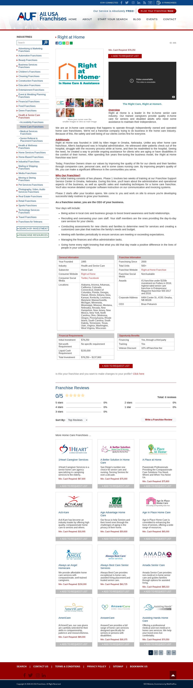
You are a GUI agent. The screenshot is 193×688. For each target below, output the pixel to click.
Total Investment (67, 357)
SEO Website (149, 684)
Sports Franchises (28, 205)
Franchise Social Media (127, 275)
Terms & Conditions (67, 666)
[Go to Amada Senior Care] (158, 554)
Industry (63, 266)
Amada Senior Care (153, 565)
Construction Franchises (31, 81)
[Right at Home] (79, 96)
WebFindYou (171, 684)
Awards (122, 280)
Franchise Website (128, 270)
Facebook (94, 278)
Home (73, 19)
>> (174, 652)
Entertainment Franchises (31, 90)
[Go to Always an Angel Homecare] (74, 554)
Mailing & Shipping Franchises (28, 167)
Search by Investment (33, 228)
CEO (121, 304)
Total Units (124, 266)
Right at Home (88, 274)
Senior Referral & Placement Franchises (31, 139)
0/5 (59, 396)
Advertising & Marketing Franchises (30, 49)
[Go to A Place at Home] (158, 449)
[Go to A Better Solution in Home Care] (116, 449)
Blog (137, 19)
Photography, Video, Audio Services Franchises (32, 190)
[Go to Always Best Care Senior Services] (116, 554)
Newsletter (150, 3)
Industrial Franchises (29, 161)
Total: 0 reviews (166, 397)
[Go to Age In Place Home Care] (158, 502)
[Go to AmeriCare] (74, 607)
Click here (138, 373)
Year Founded (66, 261)
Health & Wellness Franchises (28, 146)
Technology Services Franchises (29, 211)
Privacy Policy (96, 666)
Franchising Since (128, 261)
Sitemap (118, 666)
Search (22, 666)
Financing (124, 340)
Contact (169, 19)
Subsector (64, 270)
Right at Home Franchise (153, 270)
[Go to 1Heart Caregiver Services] (74, 449)
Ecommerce (159, 684)
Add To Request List (126, 56)
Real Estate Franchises (30, 196)
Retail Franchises (27, 201)
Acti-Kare (63, 512)
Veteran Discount (127, 348)
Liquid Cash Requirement (65, 351)
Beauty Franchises (28, 60)
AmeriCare (64, 617)
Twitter (84, 278)
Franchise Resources (33, 235)
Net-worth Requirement (65, 345)
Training (123, 344)
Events (152, 19)
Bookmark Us (139, 666)
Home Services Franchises (32, 152)
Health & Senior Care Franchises (29, 116)
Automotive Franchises (30, 55)
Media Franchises (27, 173)
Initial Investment (67, 340)
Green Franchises (27, 110)
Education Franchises (29, 85)
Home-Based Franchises (31, 157)
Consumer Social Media (67, 279)
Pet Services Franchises (31, 185)
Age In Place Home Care (156, 512)
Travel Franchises (27, 217)
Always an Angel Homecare (67, 567)
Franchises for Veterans (30, 222)
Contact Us (40, 666)
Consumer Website (68, 274)
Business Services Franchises (28, 65)
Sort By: (61, 420)
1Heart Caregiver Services (73, 459)
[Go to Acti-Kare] (74, 502)
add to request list (74, 486)
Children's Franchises (29, 72)
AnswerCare (107, 617)
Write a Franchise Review (158, 419)
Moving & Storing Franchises (27, 179)
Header (173, 675)
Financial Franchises (29, 101)
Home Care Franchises (32, 127)
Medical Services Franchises (28, 132)
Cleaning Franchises (29, 76)
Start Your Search (113, 19)
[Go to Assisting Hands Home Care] (158, 607)
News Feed (144, 3)
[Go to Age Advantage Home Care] (116, 502)
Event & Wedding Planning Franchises (32, 95)
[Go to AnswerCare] (116, 607)
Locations (63, 285)
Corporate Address (128, 297)
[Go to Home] (42, 20)
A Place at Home (151, 459)
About (87, 19)
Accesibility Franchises (31, 122)
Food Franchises (27, 106)
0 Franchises (169, 3)
